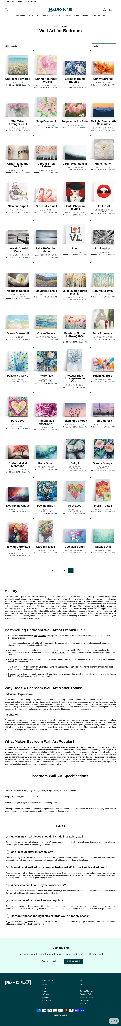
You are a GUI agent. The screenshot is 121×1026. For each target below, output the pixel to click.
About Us (45, 997)
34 (64, 570)
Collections (63, 26)
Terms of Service (86, 991)
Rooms (55, 15)
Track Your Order (98, 15)
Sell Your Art (84, 1000)
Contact (34, 1)
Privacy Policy (85, 988)
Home (7, 1)
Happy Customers (81, 15)
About (14, 1)
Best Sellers (20, 15)
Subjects (32, 15)
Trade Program (85, 1003)
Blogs (27, 1)
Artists (66, 15)
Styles (44, 15)
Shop (44, 988)
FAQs (20, 1)
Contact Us (46, 1000)
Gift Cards (46, 994)
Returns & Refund (86, 994)
